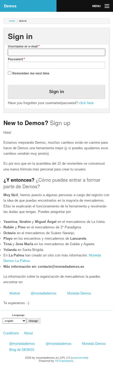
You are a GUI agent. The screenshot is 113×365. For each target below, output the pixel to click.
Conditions (11, 333)
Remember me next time (30, 73)
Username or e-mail (24, 46)
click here (86, 103)
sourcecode (79, 357)
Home (12, 21)
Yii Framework (64, 360)
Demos (10, 5)
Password (16, 59)
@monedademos (43, 293)
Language (18, 315)
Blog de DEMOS (21, 350)
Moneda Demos (79, 293)
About (28, 333)
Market (14, 293)
